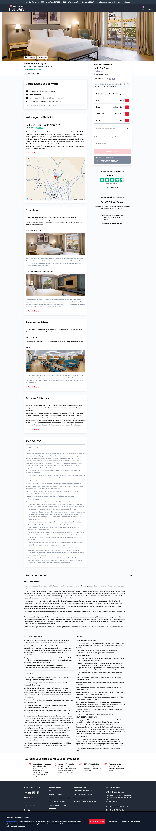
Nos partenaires (11, 822)
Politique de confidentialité (59, 798)
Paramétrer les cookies (58, 805)
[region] (78, 821)
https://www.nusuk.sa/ (97, 694)
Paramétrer (113, 821)
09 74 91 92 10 (114, 201)
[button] (6, 8)
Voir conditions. (124, 2)
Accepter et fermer (97, 821)
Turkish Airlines (55, 787)
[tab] (112, 94)
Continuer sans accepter (131, 821)
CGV (50, 791)
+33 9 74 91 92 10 (112, 218)
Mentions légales (55, 794)
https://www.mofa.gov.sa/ (104, 714)
